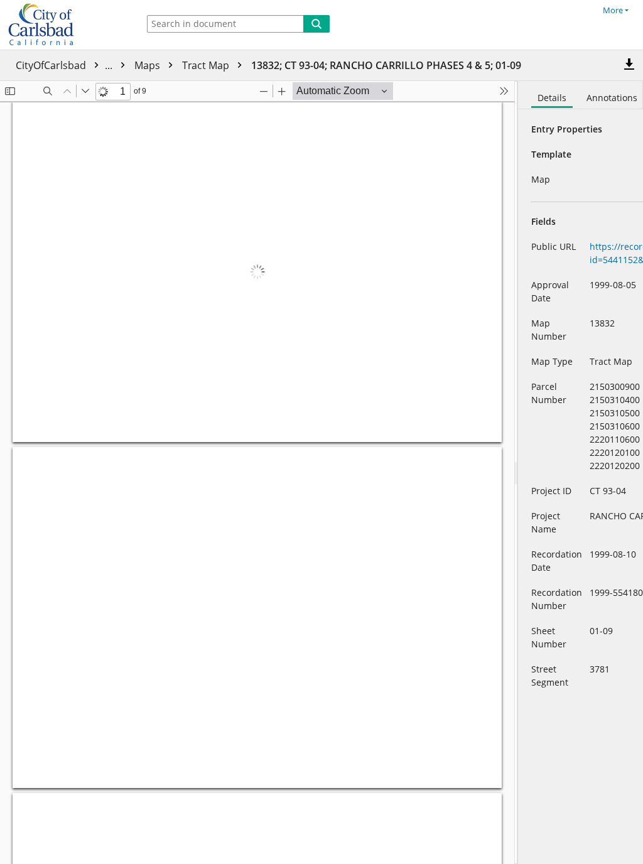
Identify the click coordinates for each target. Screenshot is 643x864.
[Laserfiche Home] (66, 25)
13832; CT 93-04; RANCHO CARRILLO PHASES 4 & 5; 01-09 (386, 65)
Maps (148, 65)
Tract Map (207, 65)
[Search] (316, 24)
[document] (580, 472)
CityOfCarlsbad (65, 65)
